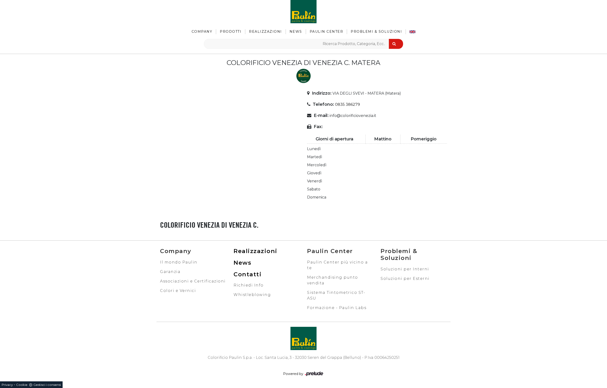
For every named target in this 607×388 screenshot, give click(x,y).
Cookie (22, 385)
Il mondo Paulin (179, 262)
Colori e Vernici (178, 290)
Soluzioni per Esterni (405, 278)
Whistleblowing (252, 294)
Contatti (248, 274)
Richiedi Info (249, 285)
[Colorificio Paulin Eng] (412, 31)
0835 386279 (347, 104)
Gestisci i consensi (47, 385)
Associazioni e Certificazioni (193, 281)
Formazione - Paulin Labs (336, 307)
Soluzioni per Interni (405, 269)
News (296, 31)
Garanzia (170, 271)
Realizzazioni (265, 31)
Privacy (7, 385)
